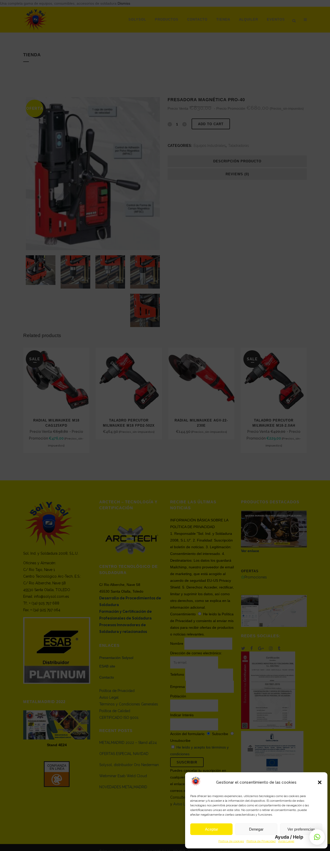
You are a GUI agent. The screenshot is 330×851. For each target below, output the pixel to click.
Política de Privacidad (261, 841)
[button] (319, 782)
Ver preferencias (301, 829)
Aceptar (211, 829)
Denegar (256, 829)
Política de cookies (231, 841)
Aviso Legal (286, 841)
